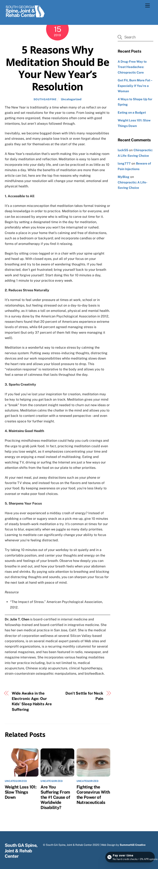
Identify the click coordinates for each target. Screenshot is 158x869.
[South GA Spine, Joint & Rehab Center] (25, 17)
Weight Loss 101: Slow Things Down (20, 792)
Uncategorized (71, 99)
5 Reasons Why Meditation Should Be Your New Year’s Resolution (57, 68)
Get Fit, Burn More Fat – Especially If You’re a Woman (135, 85)
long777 (124, 163)
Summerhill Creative (132, 844)
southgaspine (45, 99)
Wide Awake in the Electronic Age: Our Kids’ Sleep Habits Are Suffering (32, 701)
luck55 (123, 150)
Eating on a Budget (132, 112)
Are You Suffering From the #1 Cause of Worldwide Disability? (55, 797)
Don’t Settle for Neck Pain (84, 696)
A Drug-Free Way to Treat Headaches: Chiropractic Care (132, 67)
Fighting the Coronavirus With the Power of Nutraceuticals (93, 794)
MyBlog (123, 177)
